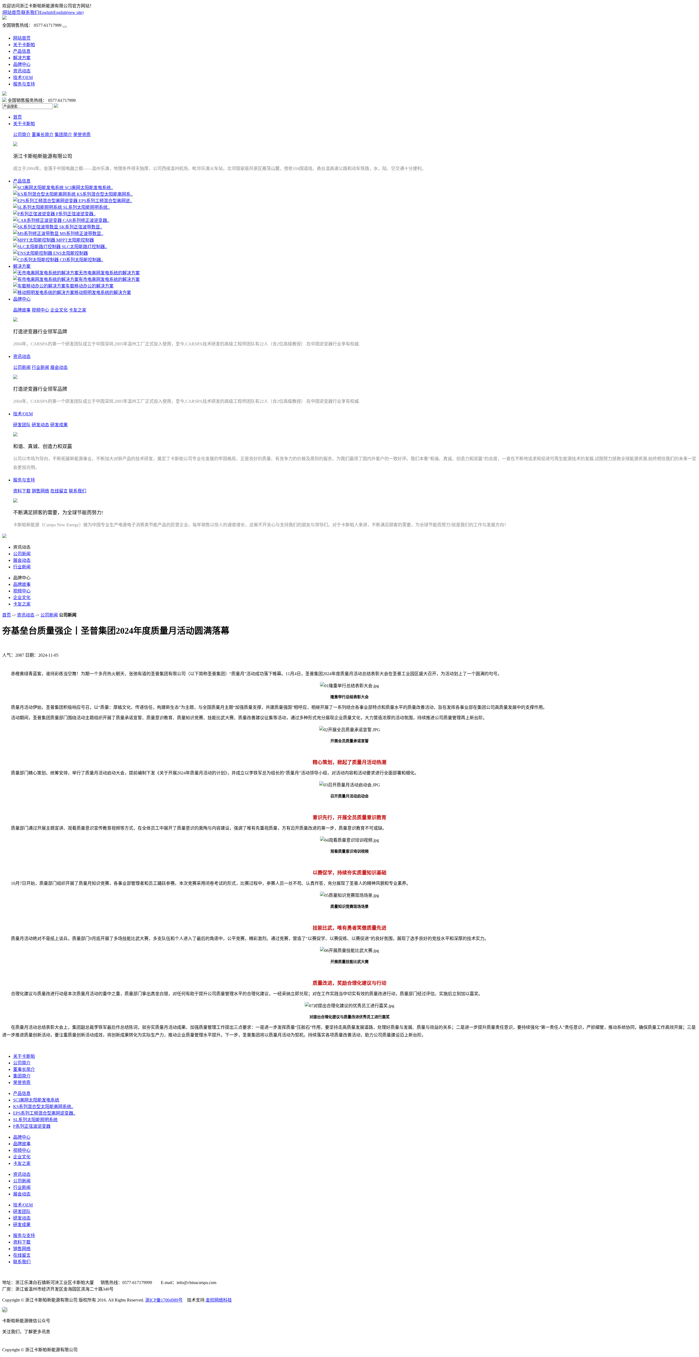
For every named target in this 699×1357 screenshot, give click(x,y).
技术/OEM (23, 77)
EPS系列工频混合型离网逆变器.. (44, 1113)
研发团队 (22, 424)
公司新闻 (22, 367)
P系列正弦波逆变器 (32, 1126)
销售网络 (40, 491)
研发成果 (59, 424)
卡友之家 (77, 310)
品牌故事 (22, 310)
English (46, 12)
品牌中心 (22, 64)
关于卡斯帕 (24, 44)
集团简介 (63, 134)
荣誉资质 (82, 134)
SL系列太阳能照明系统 (35, 1119)
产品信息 (22, 51)
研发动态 (40, 424)
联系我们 (30, 12)
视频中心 (40, 310)
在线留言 (59, 491)
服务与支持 (24, 84)
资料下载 (22, 491)
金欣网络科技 (219, 1300)
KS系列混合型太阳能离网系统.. (43, 1106)
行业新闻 (40, 367)
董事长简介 (43, 134)
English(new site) (69, 12)
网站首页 (11, 12)
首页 (17, 117)
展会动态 (59, 367)
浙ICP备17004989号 (164, 1300)
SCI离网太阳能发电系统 (36, 1100)
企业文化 (59, 310)
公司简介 (22, 134)
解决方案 (22, 57)
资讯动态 (22, 71)
